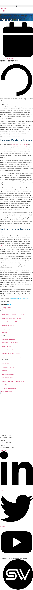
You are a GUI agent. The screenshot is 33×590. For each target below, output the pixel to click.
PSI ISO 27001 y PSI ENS (9, 388)
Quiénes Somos (6, 363)
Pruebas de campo (7, 329)
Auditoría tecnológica (8, 350)
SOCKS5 (6, 247)
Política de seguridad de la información (13, 381)
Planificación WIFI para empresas (11, 318)
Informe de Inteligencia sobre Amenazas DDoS (18, 146)
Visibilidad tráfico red (8, 325)
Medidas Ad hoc (6, 346)
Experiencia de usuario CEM (10, 322)
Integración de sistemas (8, 339)
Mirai (1, 245)
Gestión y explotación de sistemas (12, 357)
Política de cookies (7, 378)
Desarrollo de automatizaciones (11, 353)
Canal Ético (5, 385)
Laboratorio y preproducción (10, 342)
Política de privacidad (8, 374)
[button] (16, 6)
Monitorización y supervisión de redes (13, 314)
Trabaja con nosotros (8, 367)
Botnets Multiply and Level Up (19, 144)
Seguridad (4, 332)
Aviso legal (5, 370)
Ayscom (9, 304)
